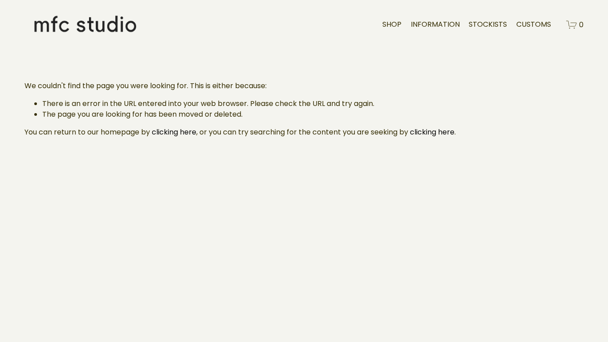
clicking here (174, 132)
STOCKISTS (488, 24)
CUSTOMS (533, 24)
